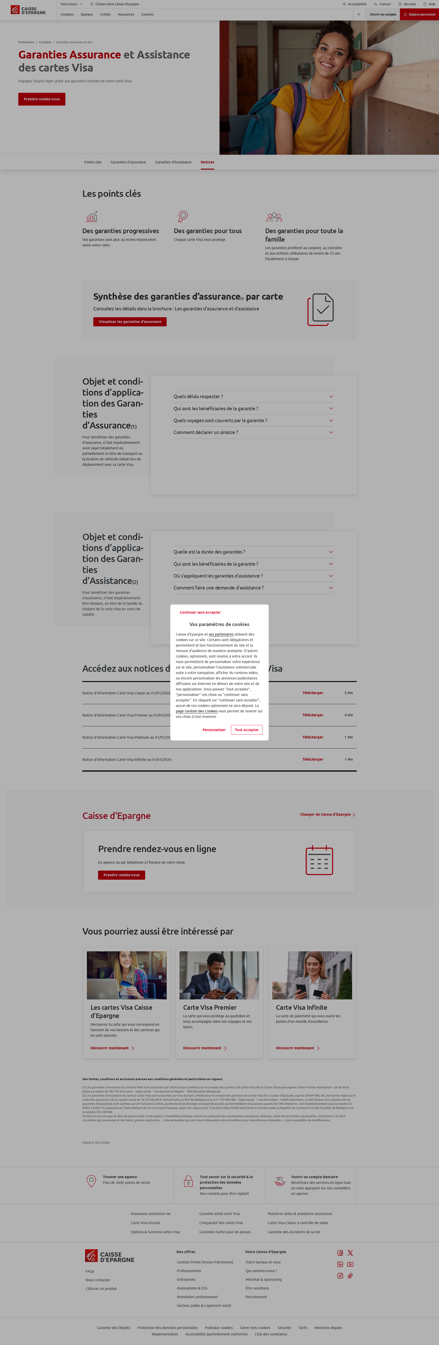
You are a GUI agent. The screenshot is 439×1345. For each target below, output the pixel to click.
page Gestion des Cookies (197, 711)
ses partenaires (221, 634)
